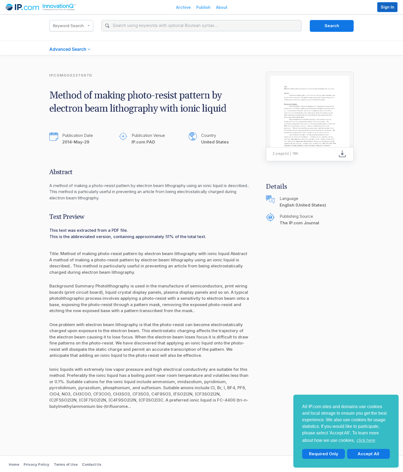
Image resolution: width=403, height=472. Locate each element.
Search (332, 25)
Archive (183, 7)
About (221, 7)
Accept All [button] (368, 453)
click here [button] (366, 440)
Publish (203, 7)
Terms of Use (66, 464)
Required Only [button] (323, 453)
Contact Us (91, 464)
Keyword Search (68, 25)
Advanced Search (68, 49)
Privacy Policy (36, 464)
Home (14, 464)
